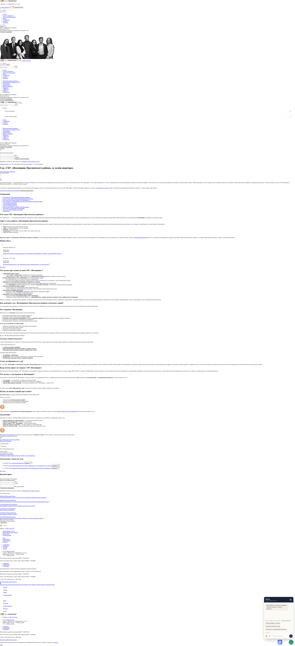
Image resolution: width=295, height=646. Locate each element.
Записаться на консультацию (22, 158)
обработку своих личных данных (31, 161)
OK (1, 645)
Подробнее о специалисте (7, 454)
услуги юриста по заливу (101, 188)
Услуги (5, 14)
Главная (2, 164)
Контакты (5, 22)
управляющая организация (140, 237)
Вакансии (5, 87)
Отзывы (5, 21)
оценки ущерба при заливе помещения (66, 411)
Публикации (6, 83)
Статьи (6, 164)
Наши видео (6, 92)
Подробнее (27, 463)
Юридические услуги (8, 531)
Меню (1, 26)
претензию (27, 291)
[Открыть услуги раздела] (290, 111)
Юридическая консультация (10, 81)
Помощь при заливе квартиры (8, 455)
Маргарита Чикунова (5, 441)
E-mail (16, 483)
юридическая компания (9, 434)
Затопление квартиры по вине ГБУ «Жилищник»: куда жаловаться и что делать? (30, 465)
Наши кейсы (4, 522)
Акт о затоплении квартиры (16, 463)
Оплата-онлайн (7, 535)
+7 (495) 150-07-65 (5, 7)
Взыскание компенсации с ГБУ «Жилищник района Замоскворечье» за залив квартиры (26, 264)
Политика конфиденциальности (8, 581)
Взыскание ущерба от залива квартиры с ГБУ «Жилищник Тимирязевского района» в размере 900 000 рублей (32, 253)
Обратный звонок (19, 7)
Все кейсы (2, 267)
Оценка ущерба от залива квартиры (25, 455)
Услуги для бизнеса (8, 15)
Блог (4, 538)
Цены (4, 18)
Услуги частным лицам (9, 17)
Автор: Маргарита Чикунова (7, 171)
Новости (5, 90)
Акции (5, 548)
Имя (16, 155)
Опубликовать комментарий (7, 488)
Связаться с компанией (6, 32)
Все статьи (3, 471)
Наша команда (7, 85)
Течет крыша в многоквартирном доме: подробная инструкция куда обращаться (30, 468)
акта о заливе (39, 277)
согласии (55, 642)
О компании (6, 20)
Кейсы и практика (8, 86)
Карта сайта (6, 534)
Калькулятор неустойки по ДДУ (11, 82)
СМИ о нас (6, 89)
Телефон (17, 157)
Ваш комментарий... (19, 486)
